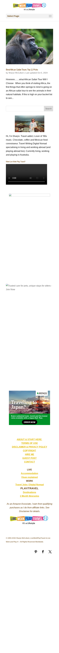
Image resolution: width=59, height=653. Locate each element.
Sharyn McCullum (16, 73)
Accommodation (29, 473)
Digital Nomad (36, 484)
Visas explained (29, 477)
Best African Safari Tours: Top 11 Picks (22, 69)
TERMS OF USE (29, 443)
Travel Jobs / (22, 484)
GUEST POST (29, 458)
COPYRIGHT (29, 450)
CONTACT (29, 462)
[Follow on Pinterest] (36, 552)
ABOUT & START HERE (29, 439)
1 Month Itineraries (29, 496)
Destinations (29, 492)
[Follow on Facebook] (43, 552)
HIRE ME (29, 454)
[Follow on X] (50, 552)
